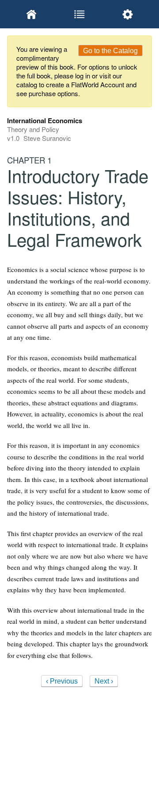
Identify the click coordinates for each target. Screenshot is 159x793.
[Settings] (128, 14)
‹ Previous (62, 681)
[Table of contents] (79, 14)
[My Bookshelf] (31, 14)
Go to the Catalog (110, 50)
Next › (104, 681)
